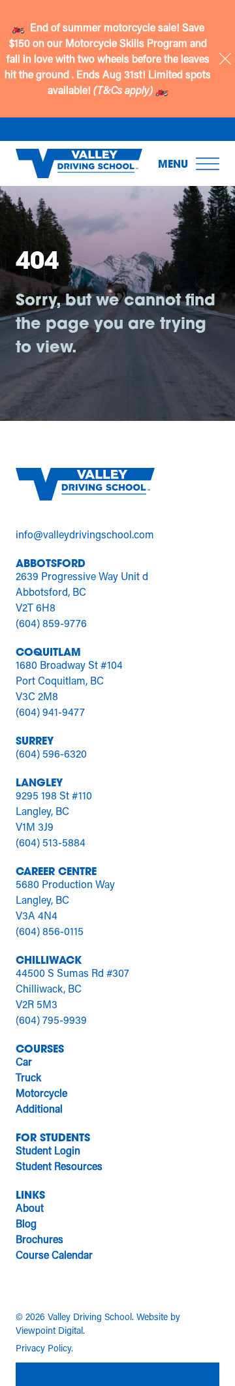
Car (24, 1061)
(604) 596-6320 (51, 753)
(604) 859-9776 (51, 623)
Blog (26, 1223)
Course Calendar (54, 1254)
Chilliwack (49, 959)
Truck (28, 1077)
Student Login (48, 1150)
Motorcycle (41, 1093)
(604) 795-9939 (51, 1019)
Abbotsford (51, 563)
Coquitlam (48, 651)
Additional (39, 1108)
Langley (39, 782)
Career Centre (56, 871)
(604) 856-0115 (50, 931)
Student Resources (59, 1166)
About (30, 1207)
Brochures (39, 1239)
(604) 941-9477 (50, 711)
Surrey (35, 740)
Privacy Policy (43, 1348)
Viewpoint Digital (49, 1330)
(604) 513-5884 (51, 842)
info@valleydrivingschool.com (85, 534)
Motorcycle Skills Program (127, 43)
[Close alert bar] (225, 59)
